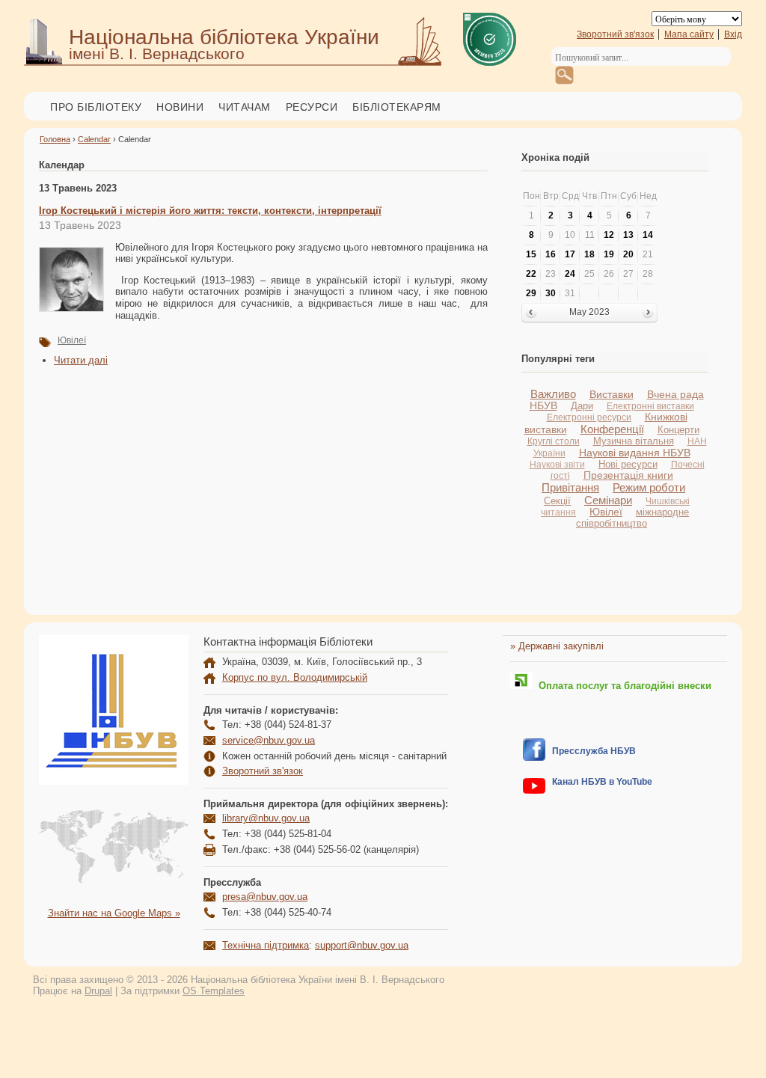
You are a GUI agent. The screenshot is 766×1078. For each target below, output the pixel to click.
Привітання (570, 487)
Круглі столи (553, 441)
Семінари (608, 500)
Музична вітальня (633, 441)
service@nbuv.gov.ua (268, 740)
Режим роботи (649, 487)
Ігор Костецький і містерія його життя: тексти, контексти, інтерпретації (210, 210)
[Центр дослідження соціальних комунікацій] (534, 757)
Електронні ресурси (589, 417)
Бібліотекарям (396, 107)
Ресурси (312, 107)
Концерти (678, 429)
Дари (582, 405)
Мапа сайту (689, 34)
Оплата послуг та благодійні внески (622, 685)
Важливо (553, 394)
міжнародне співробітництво (632, 517)
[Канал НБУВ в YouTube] (534, 790)
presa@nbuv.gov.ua (264, 896)
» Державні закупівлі (557, 646)
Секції (557, 500)
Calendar (94, 139)
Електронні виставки (650, 406)
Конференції (612, 429)
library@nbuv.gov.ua (266, 818)
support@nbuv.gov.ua (361, 945)
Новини (179, 107)
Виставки (611, 394)
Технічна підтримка (265, 945)
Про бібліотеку (95, 107)
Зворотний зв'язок (615, 34)
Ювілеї (72, 340)
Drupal (98, 990)
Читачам (244, 107)
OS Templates (214, 990)
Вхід (733, 34)
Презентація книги (628, 475)
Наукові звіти (557, 464)
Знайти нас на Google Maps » (114, 913)
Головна (55, 139)
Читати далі (81, 360)
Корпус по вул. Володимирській (294, 677)
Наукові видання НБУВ (634, 453)
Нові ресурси (628, 464)
